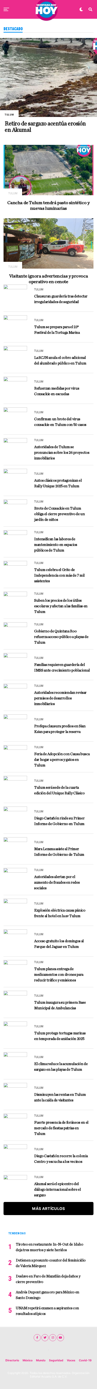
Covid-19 (85, 1360)
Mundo (40, 1360)
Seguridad (56, 1360)
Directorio (12, 1360)
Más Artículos (48, 1208)
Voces (71, 1360)
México (27, 1360)
